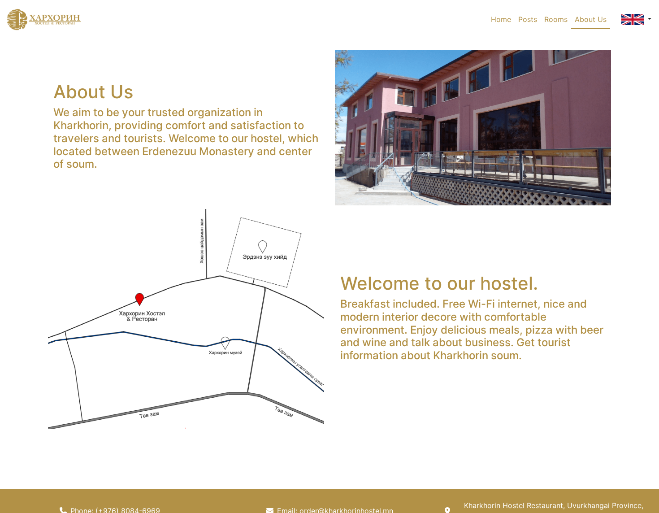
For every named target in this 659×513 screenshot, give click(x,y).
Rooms (556, 19)
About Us (591, 19)
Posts (527, 19)
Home (501, 19)
